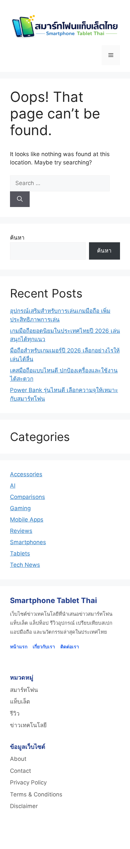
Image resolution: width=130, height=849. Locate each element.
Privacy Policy (28, 782)
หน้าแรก (18, 646)
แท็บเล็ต (20, 701)
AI (12, 485)
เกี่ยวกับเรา (44, 646)
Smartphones (28, 542)
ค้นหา (17, 237)
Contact (20, 770)
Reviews (21, 531)
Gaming (20, 508)
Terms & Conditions (36, 794)
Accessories (26, 474)
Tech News (25, 564)
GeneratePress (99, 838)
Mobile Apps (26, 519)
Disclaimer (24, 806)
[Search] (20, 199)
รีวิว (15, 713)
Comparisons (27, 497)
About (18, 758)
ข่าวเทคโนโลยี (28, 725)
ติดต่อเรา (69, 646)
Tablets (20, 553)
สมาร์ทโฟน (24, 690)
